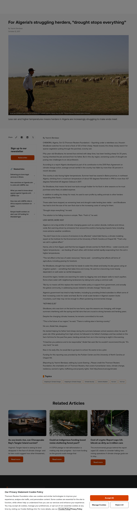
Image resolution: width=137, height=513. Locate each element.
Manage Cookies (99, 505)
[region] (68, 500)
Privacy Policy (76, 509)
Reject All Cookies (119, 505)
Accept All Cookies (109, 498)
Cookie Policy (64, 509)
